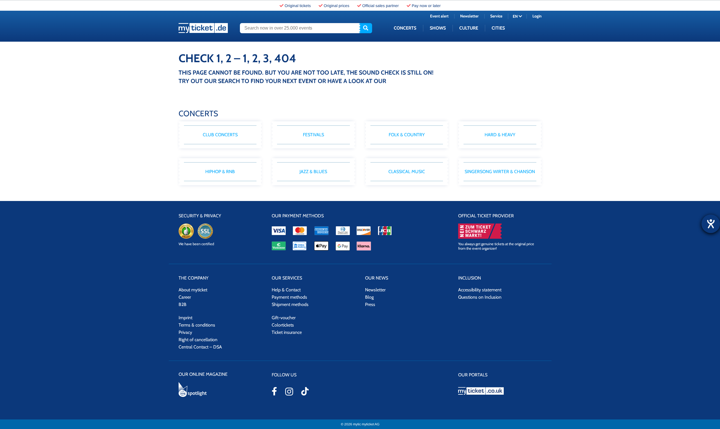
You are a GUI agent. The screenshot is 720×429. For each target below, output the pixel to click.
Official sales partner (380, 5)
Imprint (185, 317)
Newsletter (469, 16)
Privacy (185, 332)
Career (185, 297)
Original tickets (298, 5)
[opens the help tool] (710, 223)
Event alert (439, 16)
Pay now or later (426, 5)
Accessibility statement (479, 289)
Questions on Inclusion (479, 297)
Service (496, 16)
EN (516, 16)
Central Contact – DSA (200, 347)
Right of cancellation (198, 339)
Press (370, 304)
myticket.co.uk (500, 391)
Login (537, 16)
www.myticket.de (203, 28)
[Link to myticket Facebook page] (274, 391)
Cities (498, 28)
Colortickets (283, 325)
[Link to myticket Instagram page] (289, 391)
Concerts (405, 28)
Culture (468, 28)
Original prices (336, 5)
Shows (438, 28)
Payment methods (289, 297)
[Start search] (365, 28)
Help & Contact (286, 289)
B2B (182, 304)
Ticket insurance (287, 332)
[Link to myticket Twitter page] (305, 391)
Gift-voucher (284, 317)
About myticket (193, 289)
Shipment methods (290, 304)
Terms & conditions (197, 325)
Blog (369, 297)
